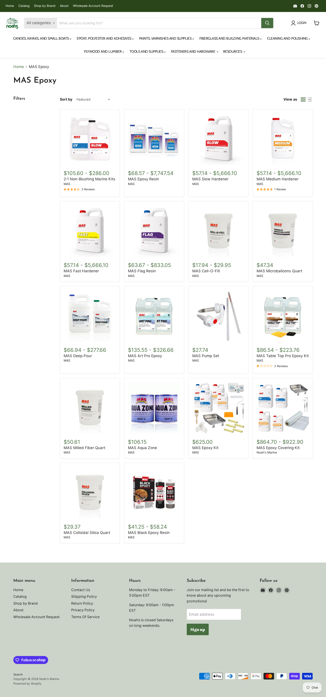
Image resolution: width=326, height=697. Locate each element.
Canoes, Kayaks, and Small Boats (41, 38)
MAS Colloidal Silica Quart (87, 532)
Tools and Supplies (147, 51)
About (64, 6)
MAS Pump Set (205, 356)
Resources (233, 51)
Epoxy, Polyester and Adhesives (104, 38)
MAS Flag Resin (142, 271)
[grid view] (303, 99)
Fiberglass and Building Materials (229, 38)
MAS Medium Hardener (278, 179)
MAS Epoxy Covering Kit (278, 448)
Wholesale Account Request (93, 6)
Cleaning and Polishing (287, 38)
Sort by (66, 99)
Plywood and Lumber (103, 51)
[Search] (267, 23)
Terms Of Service (85, 617)
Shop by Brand (44, 6)
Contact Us (80, 590)
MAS (67, 184)
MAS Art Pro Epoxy (145, 356)
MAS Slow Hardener (210, 179)
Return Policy (82, 603)
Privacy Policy (83, 610)
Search (18, 674)
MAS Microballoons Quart (279, 271)
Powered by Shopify (27, 683)
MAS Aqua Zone (142, 448)
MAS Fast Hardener (81, 271)
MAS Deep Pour (78, 356)
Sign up (197, 629)
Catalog (23, 6)
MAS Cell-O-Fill (206, 271)
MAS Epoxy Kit (205, 448)
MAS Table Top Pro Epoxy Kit (283, 356)
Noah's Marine (267, 452)
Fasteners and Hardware (193, 51)
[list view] (309, 99)
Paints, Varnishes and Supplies (165, 38)
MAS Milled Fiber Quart (84, 448)
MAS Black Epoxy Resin (149, 532)
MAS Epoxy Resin (143, 179)
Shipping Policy (84, 596)
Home (10, 6)
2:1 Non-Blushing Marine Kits (89, 179)
